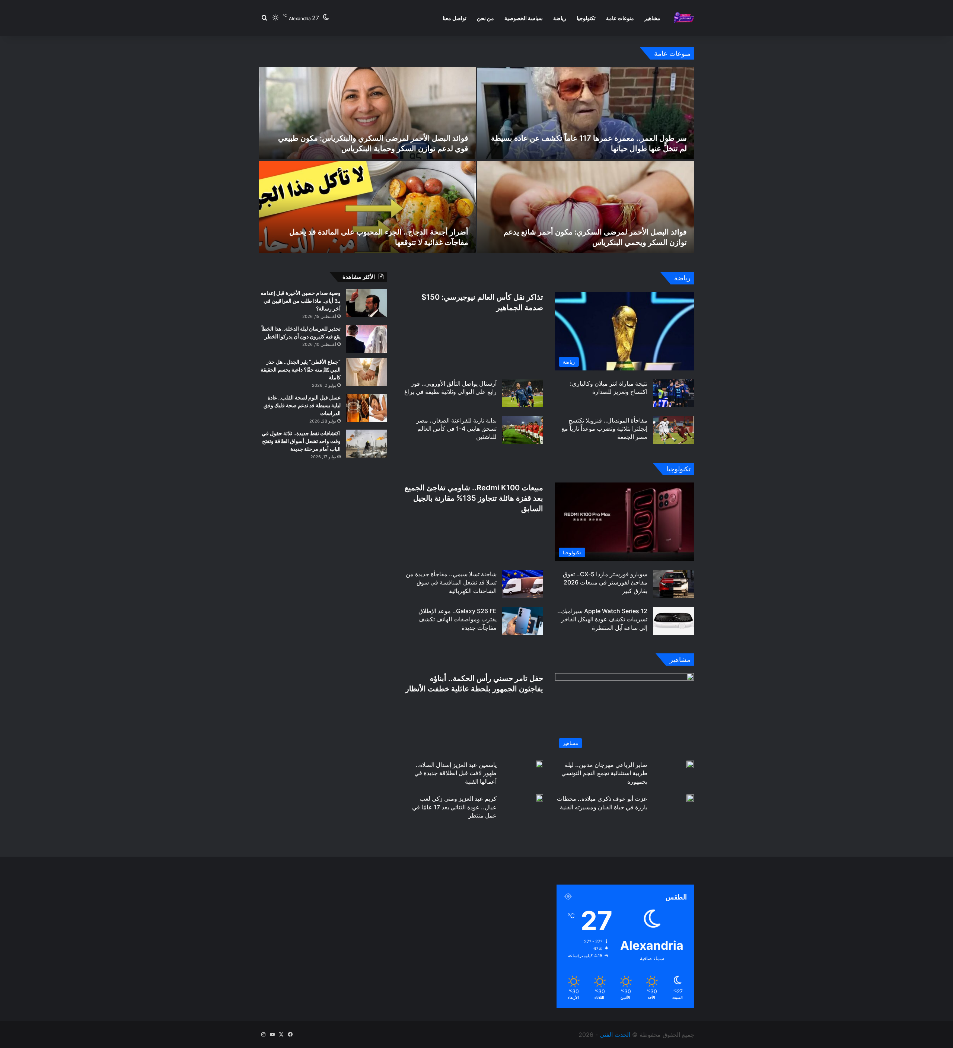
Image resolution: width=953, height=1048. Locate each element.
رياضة (559, 18)
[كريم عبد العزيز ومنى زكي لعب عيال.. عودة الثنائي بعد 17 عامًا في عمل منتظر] (539, 798)
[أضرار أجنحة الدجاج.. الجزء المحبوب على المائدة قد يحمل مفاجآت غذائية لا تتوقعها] (367, 207)
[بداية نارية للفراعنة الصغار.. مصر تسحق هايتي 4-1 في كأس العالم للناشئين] (522, 430)
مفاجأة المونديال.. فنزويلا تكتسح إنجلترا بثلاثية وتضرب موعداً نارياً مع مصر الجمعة (604, 429)
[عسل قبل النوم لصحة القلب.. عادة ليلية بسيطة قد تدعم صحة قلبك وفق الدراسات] (366, 408)
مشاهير (652, 18)
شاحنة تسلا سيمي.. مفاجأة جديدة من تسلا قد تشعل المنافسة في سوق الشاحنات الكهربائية (451, 582)
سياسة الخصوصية (523, 18)
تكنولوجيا (586, 18)
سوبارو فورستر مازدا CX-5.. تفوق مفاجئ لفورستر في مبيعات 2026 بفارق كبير (605, 582)
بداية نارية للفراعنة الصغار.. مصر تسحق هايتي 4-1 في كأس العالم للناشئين (456, 429)
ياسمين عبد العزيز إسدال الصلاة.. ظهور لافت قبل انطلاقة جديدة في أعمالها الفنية (455, 773)
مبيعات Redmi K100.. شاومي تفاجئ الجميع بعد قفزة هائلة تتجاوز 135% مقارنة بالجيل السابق (474, 498)
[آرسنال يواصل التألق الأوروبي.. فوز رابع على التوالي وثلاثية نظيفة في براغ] (522, 393)
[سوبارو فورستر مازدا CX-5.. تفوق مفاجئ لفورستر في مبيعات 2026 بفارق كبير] (673, 584)
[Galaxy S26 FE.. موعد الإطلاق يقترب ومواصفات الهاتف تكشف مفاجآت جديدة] (522, 621)
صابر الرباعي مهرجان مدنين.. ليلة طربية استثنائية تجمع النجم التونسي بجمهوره (604, 773)
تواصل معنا (454, 18)
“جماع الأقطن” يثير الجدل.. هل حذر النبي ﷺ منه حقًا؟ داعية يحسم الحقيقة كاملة (301, 369)
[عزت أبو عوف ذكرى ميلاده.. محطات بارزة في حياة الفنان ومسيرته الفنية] (690, 798)
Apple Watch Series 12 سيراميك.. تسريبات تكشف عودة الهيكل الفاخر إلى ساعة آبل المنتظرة (602, 619)
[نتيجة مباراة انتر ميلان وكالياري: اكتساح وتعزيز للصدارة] (673, 393)
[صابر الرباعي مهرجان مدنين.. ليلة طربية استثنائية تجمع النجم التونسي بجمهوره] (690, 764)
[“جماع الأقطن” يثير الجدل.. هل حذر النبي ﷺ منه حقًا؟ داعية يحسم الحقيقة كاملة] (366, 372)
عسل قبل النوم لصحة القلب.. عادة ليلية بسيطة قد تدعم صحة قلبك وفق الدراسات (302, 405)
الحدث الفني (615, 1034)
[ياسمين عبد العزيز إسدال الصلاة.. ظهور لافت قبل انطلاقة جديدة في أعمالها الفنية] (539, 764)
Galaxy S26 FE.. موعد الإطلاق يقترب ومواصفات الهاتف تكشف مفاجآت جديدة (457, 619)
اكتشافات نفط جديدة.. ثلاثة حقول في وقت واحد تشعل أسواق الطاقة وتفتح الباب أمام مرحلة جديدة (301, 441)
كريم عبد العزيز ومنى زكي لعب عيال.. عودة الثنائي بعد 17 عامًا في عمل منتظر (454, 807)
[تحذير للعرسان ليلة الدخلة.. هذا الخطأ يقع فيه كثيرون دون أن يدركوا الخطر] (366, 339)
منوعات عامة (620, 18)
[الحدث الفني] (683, 18)
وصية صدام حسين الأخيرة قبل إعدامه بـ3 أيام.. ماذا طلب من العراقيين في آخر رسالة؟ (301, 301)
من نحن (485, 18)
